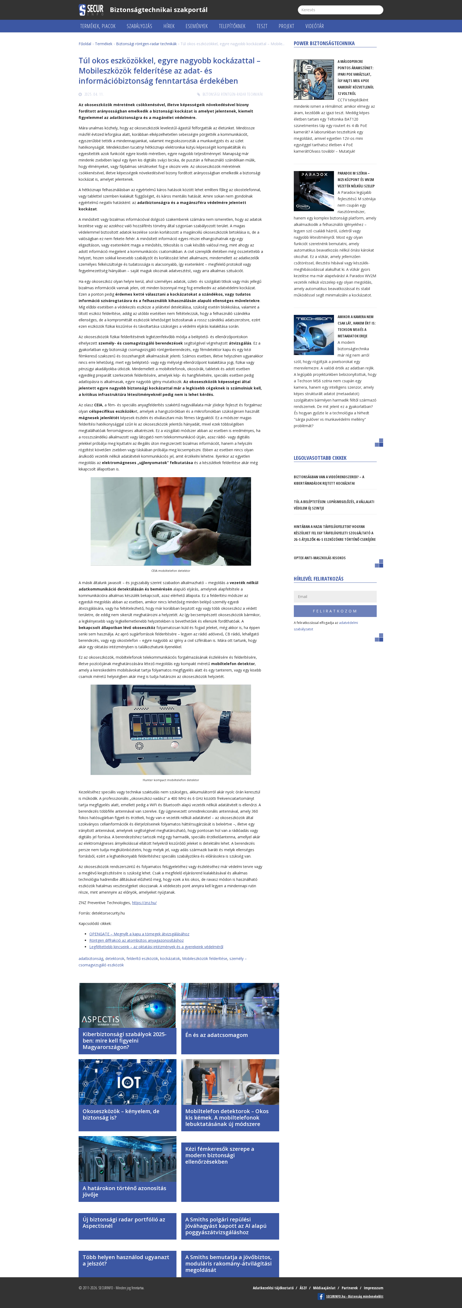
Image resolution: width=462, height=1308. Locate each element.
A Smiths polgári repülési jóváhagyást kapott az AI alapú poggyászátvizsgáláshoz (226, 1226)
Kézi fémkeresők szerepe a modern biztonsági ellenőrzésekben (219, 1155)
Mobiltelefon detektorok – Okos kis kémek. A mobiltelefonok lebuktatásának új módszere (227, 1118)
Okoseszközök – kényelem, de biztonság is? (121, 1114)
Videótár (315, 26)
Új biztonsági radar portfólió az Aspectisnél (124, 1222)
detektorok (114, 958)
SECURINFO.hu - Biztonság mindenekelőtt (354, 1296)
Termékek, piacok (98, 26)
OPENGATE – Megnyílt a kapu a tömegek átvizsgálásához (139, 933)
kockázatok (170, 958)
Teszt (262, 26)
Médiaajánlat (324, 1287)
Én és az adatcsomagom (216, 1035)
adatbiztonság (91, 958)
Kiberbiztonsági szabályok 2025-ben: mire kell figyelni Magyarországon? (125, 1041)
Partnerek (350, 1287)
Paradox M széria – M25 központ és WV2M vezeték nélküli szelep (356, 179)
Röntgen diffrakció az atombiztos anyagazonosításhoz (136, 940)
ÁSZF (303, 1287)
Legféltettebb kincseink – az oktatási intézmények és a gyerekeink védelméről (156, 946)
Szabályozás (139, 26)
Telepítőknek (232, 26)
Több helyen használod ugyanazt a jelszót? (126, 1260)
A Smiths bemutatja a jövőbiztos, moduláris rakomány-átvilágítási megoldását (228, 1263)
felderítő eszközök (142, 958)
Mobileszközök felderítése (204, 958)
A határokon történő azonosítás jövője (124, 1191)
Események (197, 26)
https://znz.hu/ (144, 902)
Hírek (169, 26)
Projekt (286, 26)
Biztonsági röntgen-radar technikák (233, 94)
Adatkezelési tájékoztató (273, 1287)
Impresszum (373, 1287)
